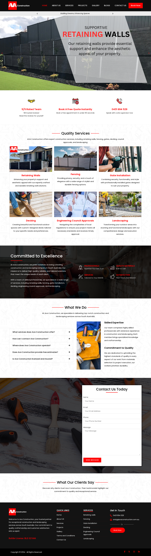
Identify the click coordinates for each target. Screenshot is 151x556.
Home (44, 5)
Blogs (107, 5)
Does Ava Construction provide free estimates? (35, 352)
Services (69, 5)
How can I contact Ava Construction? (30, 338)
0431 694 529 (119, 109)
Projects (82, 5)
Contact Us (120, 5)
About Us (56, 5)
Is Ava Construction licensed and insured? (33, 359)
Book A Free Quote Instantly (75, 109)
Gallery (95, 5)
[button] (37, 13)
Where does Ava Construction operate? (32, 345)
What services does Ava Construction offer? (34, 332)
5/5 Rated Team (31, 109)
